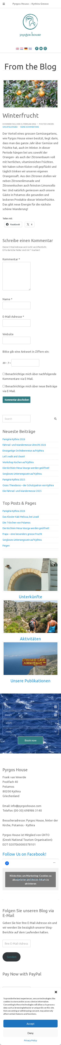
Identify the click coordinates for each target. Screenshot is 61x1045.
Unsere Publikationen (30, 681)
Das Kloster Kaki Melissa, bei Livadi (21, 516)
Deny (30, 1033)
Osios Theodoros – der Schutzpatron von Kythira (28, 485)
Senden (11, 956)
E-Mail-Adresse (13, 316)
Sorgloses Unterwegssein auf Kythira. (22, 473)
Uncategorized (10, 127)
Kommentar (11, 259)
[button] (56, 992)
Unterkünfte (30, 596)
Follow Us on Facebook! (24, 854)
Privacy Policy (30, 1040)
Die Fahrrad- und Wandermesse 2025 (22, 491)
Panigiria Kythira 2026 (14, 439)
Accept (30, 1023)
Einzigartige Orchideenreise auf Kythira (23, 450)
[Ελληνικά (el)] (30, 48)
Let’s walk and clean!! (14, 456)
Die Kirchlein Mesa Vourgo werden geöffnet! (26, 468)
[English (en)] (17, 48)
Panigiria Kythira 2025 (14, 479)
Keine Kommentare (29, 127)
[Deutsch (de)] (25, 48)
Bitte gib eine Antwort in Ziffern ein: (26, 351)
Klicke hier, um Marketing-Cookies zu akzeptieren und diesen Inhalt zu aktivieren (31, 879)
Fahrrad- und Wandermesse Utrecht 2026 (24, 445)
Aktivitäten (30, 638)
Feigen (6, 545)
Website (8, 334)
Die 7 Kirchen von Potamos (16, 522)
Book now (30, 740)
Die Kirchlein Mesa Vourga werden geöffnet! (26, 528)
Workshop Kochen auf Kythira (18, 462)
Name (7, 299)
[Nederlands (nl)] (21, 48)
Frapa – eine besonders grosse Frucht (22, 534)
